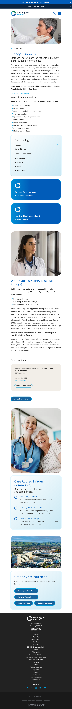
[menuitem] (34, 145)
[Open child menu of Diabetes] (57, 145)
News (36, 672)
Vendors (36, 662)
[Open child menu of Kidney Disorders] (57, 149)
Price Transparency (36, 677)
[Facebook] (27, 688)
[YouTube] (45, 688)
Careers (36, 644)
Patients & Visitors (36, 667)
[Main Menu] (59, 13)
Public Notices (36, 639)
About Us (36, 637)
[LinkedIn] (40, 688)
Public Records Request (36, 659)
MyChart (36, 670)
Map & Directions (20, 381)
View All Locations (21, 399)
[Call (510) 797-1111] (54, 13)
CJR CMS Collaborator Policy (36, 647)
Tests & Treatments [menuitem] (23, 154)
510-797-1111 (36, 630)
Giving (36, 649)
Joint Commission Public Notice (36, 657)
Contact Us (36, 680)
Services (36, 642)
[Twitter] (31, 688)
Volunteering (36, 652)
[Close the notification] (70, 2)
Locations (36, 634)
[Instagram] (36, 688)
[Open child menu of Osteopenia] (57, 166)
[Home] (20, 13)
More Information (23, 386)
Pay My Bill (36, 675)
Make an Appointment (36, 655)
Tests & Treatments (21, 93)
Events (36, 665)
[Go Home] (11, 48)
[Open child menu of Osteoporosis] (57, 170)
